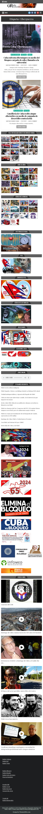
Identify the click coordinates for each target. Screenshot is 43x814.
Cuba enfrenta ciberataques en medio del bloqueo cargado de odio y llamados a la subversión (22, 60)
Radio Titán (6, 763)
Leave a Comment (32, 65)
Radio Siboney (7, 771)
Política (23, 54)
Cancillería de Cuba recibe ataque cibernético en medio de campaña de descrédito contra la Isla (22, 116)
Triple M (5, 798)
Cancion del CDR (7, 604)
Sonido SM (5, 784)
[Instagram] (35, 13)
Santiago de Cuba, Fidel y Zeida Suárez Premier (16, 419)
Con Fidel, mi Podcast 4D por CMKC (12, 422)
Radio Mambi (6, 773)
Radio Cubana (6, 759)
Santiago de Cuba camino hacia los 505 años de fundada (21, 633)
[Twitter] (29, 13)
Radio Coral (6, 786)
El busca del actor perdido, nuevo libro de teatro (18, 691)
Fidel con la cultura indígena (10, 388)
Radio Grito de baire (8, 775)
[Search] (40, 13)
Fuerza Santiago (7, 777)
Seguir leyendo (21, 77)
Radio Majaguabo (7, 800)
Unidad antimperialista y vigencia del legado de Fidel (18, 394)
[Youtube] (38, 13)
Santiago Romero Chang (12, 65)
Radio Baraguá (7, 789)
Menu (5, 2)
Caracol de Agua (7, 791)
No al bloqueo (15, 54)
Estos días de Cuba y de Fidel (10, 425)
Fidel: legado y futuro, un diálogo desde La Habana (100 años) (20, 391)
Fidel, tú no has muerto (9, 719)
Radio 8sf (5, 761)
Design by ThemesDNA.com (21, 812)
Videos (30, 54)
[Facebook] (32, 13)
